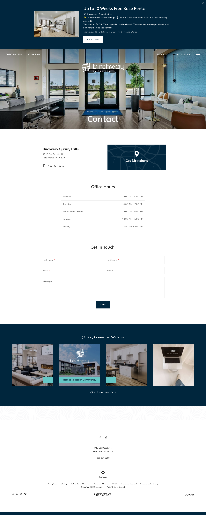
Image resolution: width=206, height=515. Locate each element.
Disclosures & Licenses (101, 484)
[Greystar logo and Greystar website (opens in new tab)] (103, 494)
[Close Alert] (203, 3)
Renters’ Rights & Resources (80, 484)
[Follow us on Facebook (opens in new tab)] (100, 438)
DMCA (114, 484)
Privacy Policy (52, 484)
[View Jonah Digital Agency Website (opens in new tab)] (189, 495)
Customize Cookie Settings (149, 484)
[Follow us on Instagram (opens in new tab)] (106, 438)
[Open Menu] (198, 54)
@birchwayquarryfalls (103, 392)
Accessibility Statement (129, 484)
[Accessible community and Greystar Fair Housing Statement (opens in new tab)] (17, 494)
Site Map (64, 484)
